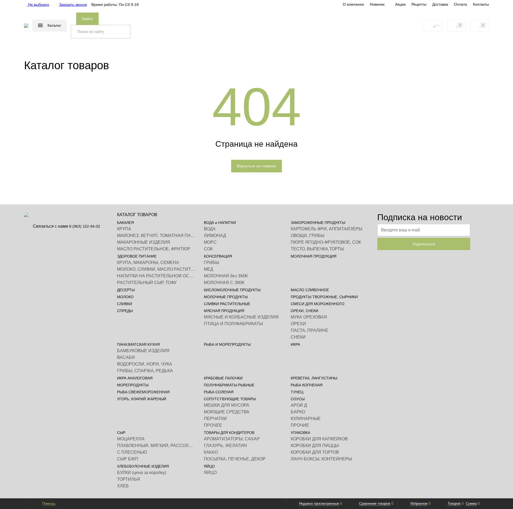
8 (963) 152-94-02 (84, 226)
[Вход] (417, 25)
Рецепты (418, 4)
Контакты (481, 4)
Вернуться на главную (256, 166)
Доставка (440, 4)
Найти (87, 19)
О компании (353, 4)
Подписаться (424, 244)
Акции (400, 4)
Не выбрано (38, 4)
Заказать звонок (73, 4)
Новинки (377, 4)
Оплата (460, 4)
